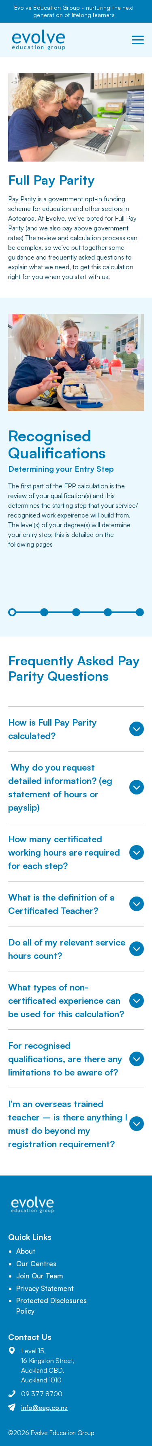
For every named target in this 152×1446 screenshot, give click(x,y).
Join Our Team (39, 1275)
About (25, 1251)
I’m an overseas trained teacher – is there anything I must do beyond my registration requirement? (67, 1123)
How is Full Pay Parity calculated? (52, 729)
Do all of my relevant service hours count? (66, 949)
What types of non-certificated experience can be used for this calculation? (66, 1000)
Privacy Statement (45, 1288)
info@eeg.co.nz (44, 1407)
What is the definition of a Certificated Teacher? (61, 904)
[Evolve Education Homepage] (38, 40)
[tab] (12, 612)
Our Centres (36, 1263)
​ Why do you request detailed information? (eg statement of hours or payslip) (60, 787)
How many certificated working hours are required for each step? (64, 852)
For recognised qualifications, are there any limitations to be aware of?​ (65, 1059)
